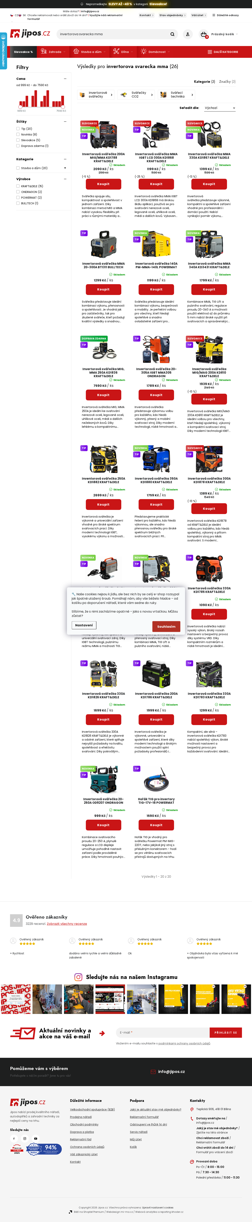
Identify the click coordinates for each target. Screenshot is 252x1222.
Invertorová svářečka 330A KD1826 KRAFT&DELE (103, 695)
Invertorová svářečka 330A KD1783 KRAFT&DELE (209, 695)
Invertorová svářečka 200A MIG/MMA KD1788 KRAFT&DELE (103, 157)
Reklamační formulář (144, 1117)
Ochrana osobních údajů (87, 1147)
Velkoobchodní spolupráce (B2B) (92, 1109)
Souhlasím (166, 626)
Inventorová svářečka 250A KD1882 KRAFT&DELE (103, 480)
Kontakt (145, 15)
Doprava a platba (82, 1132)
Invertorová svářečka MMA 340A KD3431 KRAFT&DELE (209, 265)
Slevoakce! (158, 4)
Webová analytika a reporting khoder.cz (159, 1212)
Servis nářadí (138, 1132)
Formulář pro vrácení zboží (214, 1152)
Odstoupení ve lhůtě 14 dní (148, 1124)
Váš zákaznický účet (84, 1154)
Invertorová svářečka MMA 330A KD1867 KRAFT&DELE (209, 156)
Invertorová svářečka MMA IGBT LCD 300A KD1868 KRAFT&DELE (156, 157)
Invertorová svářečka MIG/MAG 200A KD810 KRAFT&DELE (209, 372)
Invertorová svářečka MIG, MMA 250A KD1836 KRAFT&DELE (103, 372)
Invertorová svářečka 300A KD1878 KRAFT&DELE (209, 480)
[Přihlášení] (188, 34)
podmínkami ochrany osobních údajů (184, 1043)
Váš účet (197, 15)
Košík (133, 1147)
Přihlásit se (226, 1033)
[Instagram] (25, 1139)
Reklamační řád (80, 1139)
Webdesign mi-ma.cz (119, 1212)
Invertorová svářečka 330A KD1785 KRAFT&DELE (209, 590)
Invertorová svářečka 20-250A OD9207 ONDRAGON (103, 801)
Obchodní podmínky (84, 1124)
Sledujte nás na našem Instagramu (132, 977)
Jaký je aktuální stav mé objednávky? (155, 1109)
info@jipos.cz (171, 1071)
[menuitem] (23, 52)
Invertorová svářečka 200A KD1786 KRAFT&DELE (156, 695)
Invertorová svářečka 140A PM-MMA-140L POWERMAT (156, 265)
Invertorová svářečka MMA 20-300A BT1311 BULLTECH (103, 265)
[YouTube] (36, 1139)
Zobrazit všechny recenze (67, 924)
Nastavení (84, 625)
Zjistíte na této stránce (212, 1132)
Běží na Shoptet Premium (89, 1212)
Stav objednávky (171, 15)
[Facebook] (14, 1139)
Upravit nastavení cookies (157, 1207)
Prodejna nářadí (81, 1117)
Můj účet (136, 1139)
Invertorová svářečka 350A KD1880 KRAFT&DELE (156, 480)
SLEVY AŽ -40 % (120, 4)
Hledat (172, 34)
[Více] (223, 52)
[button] (156, 108)
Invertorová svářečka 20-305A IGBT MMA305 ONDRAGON (156, 372)
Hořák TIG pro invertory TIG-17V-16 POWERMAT (156, 801)
